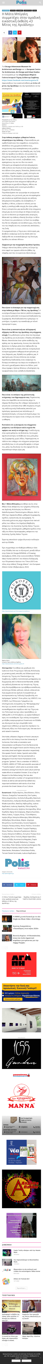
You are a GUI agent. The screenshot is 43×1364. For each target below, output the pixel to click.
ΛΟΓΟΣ (4, 1311)
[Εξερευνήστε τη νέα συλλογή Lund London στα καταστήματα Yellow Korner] (7, 1270)
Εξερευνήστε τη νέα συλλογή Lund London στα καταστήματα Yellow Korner (27, 1270)
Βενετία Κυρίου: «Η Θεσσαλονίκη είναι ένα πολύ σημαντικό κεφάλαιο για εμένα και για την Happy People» (26, 939)
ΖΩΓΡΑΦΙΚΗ (19, 10)
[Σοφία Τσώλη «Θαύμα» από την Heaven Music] (7, 1252)
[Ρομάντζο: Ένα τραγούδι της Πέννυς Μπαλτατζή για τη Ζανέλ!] (31, 1306)
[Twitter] (15, 33)
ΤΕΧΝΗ (34, 10)
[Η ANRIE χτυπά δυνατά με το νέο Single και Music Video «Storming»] (7, 918)
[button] (3, 2)
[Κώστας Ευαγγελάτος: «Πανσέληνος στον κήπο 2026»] (7, 928)
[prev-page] (3, 948)
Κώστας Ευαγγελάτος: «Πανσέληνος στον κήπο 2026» (25, 927)
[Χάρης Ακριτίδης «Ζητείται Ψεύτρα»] (31, 1328)
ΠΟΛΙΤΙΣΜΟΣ (6, 10)
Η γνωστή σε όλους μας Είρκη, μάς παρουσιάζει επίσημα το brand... (10, 1338)
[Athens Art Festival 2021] (6, 1281)
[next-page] (6, 948)
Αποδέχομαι (16, 1361)
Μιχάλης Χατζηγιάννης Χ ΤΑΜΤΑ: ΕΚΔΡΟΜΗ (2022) (32, 898)
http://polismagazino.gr (8, 873)
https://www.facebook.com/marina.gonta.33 (20, 80)
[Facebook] (10, 33)
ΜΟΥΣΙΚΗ (5, 921)
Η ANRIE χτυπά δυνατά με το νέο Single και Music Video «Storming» (26, 917)
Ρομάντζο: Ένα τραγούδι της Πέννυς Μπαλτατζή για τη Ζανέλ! (31, 1316)
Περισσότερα (21, 911)
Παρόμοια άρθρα (8, 911)
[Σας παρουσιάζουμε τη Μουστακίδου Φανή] (7, 1262)
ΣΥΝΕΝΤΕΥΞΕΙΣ (27, 10)
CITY (4, 940)
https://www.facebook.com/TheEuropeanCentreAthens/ (16, 611)
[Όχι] (41, 1358)
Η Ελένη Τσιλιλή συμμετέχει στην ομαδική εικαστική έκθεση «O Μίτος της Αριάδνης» (11, 900)
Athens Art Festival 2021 (22, 1279)
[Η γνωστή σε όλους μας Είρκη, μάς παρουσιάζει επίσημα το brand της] (11, 1328)
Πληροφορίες (26, 1361)
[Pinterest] (20, 33)
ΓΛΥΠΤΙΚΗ (13, 10)
